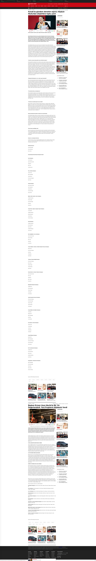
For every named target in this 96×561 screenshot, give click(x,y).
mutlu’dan (50, 379)
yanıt (32, 381)
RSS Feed (41, 556)
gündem (42, 379)
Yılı (42, 524)
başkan (30, 379)
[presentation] (30, 8)
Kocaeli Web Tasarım (53, 557)
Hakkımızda (29, 556)
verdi (36, 524)
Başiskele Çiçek (47, 556)
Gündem (33, 403)
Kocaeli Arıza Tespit (48, 557)
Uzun (33, 524)
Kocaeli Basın (29, 403)
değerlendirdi (36, 522)
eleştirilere (38, 379)
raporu (53, 379)
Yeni (39, 524)
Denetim (34, 379)
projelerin (30, 524)
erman (41, 522)
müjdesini (53, 522)
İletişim (29, 557)
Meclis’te (49, 522)
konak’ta (46, 379)
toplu (29, 381)
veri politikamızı (21, 560)
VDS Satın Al (53, 556)
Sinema (35, 557)
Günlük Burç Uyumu (36, 556)
